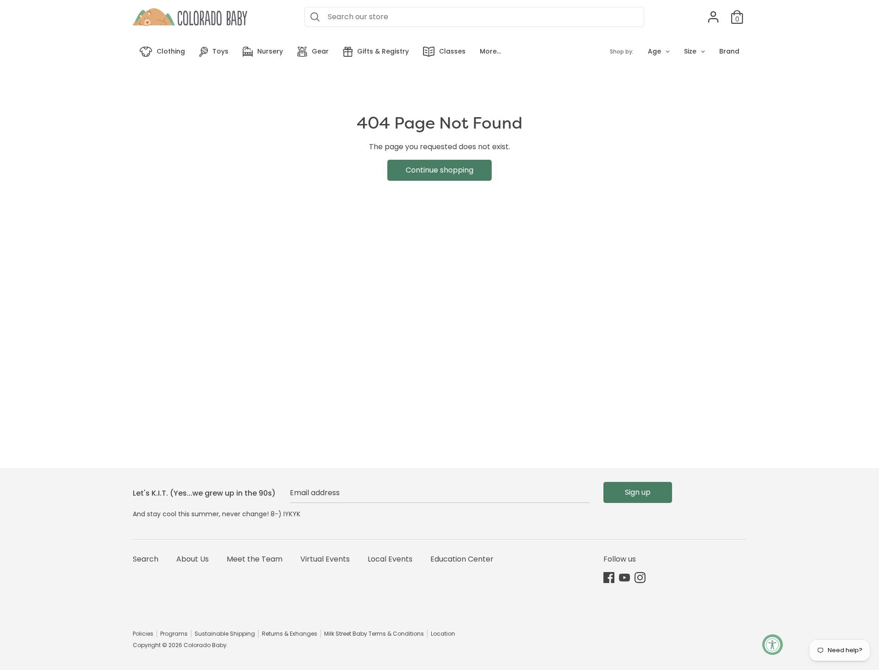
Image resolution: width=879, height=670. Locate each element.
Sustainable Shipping (225, 634)
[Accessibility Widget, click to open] (772, 644)
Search (145, 559)
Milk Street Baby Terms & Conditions (374, 634)
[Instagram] (640, 577)
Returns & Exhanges (289, 634)
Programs (174, 634)
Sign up (638, 492)
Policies (143, 634)
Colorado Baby (205, 645)
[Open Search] (314, 16)
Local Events (390, 559)
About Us (192, 559)
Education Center (462, 559)
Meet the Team (254, 559)
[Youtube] (624, 577)
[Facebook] (608, 577)
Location (443, 634)
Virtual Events (325, 559)
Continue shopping (439, 170)
